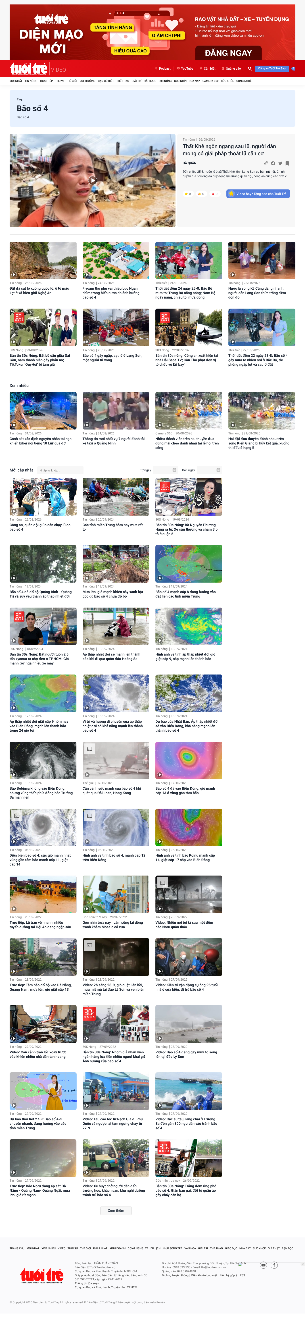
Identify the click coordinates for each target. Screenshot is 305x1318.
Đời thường (87, 81)
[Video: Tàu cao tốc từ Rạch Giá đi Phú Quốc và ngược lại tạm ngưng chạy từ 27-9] (116, 1091)
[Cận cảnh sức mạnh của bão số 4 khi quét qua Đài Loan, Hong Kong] (116, 760)
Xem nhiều (19, 385)
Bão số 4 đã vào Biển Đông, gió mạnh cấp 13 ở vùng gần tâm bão (185, 790)
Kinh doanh (118, 1248)
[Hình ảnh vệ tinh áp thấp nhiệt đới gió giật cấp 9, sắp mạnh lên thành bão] (188, 626)
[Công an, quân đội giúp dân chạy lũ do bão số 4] (43, 496)
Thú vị (59, 81)
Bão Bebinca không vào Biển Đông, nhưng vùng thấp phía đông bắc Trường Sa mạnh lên (41, 792)
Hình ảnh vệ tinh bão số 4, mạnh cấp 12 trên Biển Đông (114, 857)
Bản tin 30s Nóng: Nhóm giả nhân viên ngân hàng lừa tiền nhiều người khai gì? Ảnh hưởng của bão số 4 (114, 1056)
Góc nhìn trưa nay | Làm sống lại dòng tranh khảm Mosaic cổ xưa (113, 924)
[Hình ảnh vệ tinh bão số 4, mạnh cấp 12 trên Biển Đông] (116, 827)
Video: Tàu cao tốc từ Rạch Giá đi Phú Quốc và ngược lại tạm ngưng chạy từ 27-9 (113, 1123)
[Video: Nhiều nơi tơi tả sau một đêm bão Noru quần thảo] (188, 894)
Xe (146, 1248)
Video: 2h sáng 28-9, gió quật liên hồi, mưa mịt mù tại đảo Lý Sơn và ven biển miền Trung (113, 989)
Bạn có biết (106, 81)
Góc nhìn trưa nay (187, 81)
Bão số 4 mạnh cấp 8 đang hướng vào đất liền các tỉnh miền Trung (185, 594)
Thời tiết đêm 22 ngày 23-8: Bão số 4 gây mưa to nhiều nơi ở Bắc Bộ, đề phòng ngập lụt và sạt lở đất (258, 360)
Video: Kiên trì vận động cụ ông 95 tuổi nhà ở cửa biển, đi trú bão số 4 (186, 987)
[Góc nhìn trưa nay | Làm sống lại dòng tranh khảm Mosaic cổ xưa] (116, 894)
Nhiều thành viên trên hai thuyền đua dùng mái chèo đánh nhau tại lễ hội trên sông (187, 443)
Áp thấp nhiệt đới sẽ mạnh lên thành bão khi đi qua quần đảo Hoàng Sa (111, 656)
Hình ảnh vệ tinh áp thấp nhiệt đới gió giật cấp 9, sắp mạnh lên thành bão (185, 656)
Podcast (165, 69)
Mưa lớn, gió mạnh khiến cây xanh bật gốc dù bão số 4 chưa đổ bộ (113, 594)
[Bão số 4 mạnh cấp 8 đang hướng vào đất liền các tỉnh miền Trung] (188, 564)
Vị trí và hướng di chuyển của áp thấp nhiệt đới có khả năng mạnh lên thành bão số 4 (113, 726)
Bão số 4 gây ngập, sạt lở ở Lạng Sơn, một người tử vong (112, 357)
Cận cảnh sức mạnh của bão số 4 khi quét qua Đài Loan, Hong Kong (112, 790)
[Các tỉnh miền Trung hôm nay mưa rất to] (116, 496)
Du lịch (155, 1248)
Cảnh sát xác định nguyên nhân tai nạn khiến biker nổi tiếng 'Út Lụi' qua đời (40, 441)
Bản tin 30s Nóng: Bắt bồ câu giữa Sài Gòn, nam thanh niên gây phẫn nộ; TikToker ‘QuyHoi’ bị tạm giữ (40, 360)
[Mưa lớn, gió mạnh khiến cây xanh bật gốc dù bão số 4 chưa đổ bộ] (116, 564)
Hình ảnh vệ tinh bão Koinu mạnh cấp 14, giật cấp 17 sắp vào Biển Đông (185, 857)
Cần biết (209, 69)
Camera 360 (211, 81)
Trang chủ (17, 1248)
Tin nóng (31, 81)
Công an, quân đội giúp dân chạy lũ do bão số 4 (40, 527)
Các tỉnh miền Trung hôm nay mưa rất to (113, 527)
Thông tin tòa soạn (87, 1283)
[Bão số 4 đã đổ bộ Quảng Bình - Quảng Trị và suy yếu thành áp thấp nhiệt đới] (43, 564)
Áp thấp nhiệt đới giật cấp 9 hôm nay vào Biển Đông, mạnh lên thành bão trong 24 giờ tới (39, 726)
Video (61, 1248)
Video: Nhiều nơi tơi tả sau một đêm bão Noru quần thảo (184, 924)
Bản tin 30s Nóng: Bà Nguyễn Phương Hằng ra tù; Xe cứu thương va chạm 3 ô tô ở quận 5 (186, 529)
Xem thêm (116, 1210)
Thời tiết (161, 283)
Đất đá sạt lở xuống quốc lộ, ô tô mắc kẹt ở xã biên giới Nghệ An (39, 290)
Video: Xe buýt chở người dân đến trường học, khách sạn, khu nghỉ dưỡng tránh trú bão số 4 (114, 1190)
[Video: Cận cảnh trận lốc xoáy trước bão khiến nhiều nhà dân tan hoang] (43, 1024)
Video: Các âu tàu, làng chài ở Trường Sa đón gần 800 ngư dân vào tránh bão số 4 (186, 1123)
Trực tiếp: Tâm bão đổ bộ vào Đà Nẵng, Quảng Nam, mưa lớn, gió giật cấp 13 (41, 987)
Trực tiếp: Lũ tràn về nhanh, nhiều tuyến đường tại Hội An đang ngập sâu (40, 924)
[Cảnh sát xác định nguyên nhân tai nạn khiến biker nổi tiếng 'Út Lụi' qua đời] (43, 411)
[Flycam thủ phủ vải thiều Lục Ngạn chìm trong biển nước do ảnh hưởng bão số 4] (116, 260)
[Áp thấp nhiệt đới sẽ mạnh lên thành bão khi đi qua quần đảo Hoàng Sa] (116, 626)
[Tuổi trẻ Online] (42, 1276)
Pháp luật (100, 1248)
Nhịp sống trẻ (172, 1248)
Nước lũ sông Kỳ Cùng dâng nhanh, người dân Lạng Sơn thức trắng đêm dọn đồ (257, 292)
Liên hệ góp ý (228, 1275)
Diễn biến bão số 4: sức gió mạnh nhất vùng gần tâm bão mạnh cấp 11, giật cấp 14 (40, 859)
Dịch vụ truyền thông (175, 1275)
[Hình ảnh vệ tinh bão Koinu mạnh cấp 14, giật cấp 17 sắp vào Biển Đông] (188, 827)
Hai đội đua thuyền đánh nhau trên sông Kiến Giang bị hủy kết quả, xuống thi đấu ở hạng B (258, 443)
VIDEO (58, 70)
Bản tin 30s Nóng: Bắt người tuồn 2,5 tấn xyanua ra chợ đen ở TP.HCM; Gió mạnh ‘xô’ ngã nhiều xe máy (39, 658)
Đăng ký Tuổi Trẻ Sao (272, 68)
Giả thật (274, 1248)
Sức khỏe (227, 81)
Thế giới (71, 81)
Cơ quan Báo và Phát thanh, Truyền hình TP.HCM (106, 1287)
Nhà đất (245, 1248)
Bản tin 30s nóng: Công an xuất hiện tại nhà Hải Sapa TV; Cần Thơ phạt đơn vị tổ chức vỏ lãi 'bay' (186, 360)
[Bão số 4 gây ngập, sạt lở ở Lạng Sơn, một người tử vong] (116, 327)
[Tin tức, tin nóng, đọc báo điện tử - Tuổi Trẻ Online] (30, 68)
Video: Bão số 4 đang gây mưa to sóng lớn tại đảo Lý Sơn (186, 1054)
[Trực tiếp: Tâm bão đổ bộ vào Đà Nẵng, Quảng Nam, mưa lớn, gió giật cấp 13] (43, 957)
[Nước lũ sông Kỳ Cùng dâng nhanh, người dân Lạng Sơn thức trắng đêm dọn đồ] (261, 260)
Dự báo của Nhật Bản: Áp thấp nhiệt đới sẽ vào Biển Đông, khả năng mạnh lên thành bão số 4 (186, 726)
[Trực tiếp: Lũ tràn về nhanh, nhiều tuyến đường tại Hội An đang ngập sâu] (43, 894)
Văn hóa (190, 1248)
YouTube (187, 69)
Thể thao (122, 81)
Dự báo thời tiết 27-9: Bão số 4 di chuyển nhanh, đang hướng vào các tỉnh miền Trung (38, 1123)
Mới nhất (16, 81)
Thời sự (73, 1248)
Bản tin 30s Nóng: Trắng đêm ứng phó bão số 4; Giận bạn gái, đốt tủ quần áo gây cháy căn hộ (185, 1190)
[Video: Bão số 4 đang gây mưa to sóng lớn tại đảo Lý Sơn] (188, 1024)
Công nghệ (243, 81)
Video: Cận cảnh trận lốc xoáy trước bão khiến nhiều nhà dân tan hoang (38, 1054)
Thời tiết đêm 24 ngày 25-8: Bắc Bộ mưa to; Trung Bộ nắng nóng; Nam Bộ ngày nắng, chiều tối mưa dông (185, 292)
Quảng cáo (233, 69)
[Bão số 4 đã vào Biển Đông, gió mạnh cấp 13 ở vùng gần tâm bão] (188, 760)
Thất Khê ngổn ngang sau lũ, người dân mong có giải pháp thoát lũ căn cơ (229, 150)
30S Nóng (165, 81)
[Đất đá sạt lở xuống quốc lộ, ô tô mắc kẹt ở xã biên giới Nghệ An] (43, 260)
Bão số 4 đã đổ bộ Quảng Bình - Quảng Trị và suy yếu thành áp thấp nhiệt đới (41, 594)
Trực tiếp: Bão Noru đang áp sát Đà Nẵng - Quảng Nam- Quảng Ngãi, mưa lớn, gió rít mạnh (40, 1190)
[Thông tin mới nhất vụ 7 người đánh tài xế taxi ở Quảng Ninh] (116, 411)
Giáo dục (231, 1248)
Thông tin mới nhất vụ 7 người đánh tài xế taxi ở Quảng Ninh (114, 441)
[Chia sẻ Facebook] (273, 163)
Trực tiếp (46, 81)
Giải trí (136, 81)
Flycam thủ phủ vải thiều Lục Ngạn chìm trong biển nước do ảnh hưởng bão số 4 (111, 292)
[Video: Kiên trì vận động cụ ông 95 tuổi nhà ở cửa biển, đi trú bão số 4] (188, 957)
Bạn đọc (287, 1248)
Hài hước (150, 81)
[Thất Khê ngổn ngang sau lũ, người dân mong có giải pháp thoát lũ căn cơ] (92, 180)
